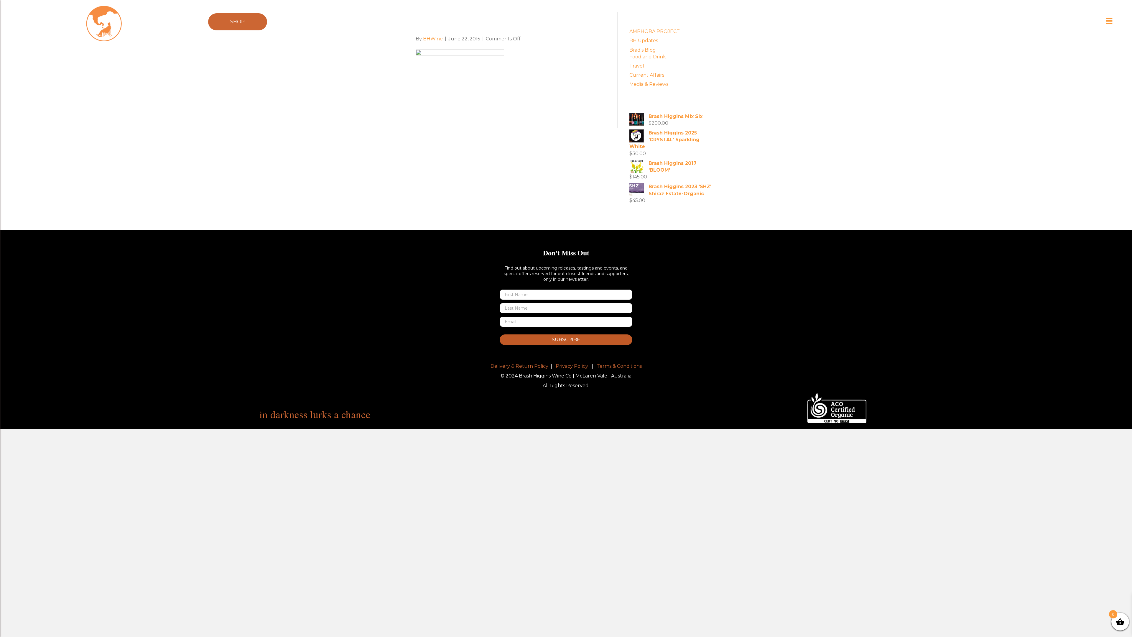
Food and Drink (647, 57)
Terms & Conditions (619, 366)
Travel (636, 66)
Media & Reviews (648, 84)
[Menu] (1109, 21)
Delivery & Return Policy (519, 366)
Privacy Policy (572, 366)
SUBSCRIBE (566, 339)
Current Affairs (646, 75)
